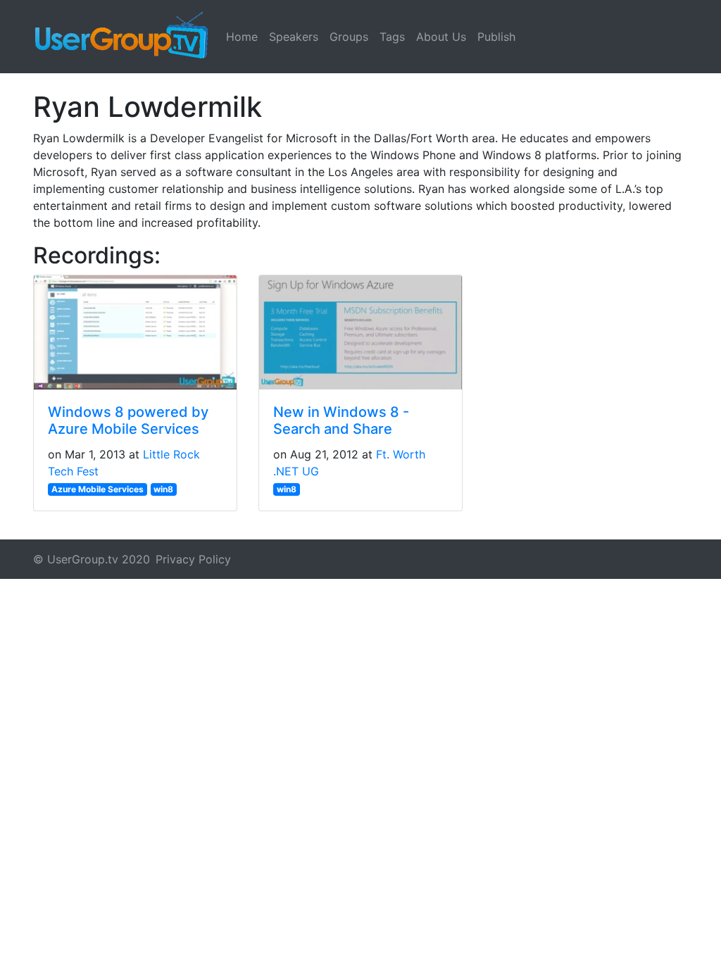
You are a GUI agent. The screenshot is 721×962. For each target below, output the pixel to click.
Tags (392, 37)
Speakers (293, 37)
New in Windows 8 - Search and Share (341, 420)
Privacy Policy (193, 559)
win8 (163, 489)
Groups (349, 37)
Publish (496, 37)
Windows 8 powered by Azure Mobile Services (128, 420)
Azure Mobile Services (97, 489)
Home (242, 37)
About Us (441, 37)
